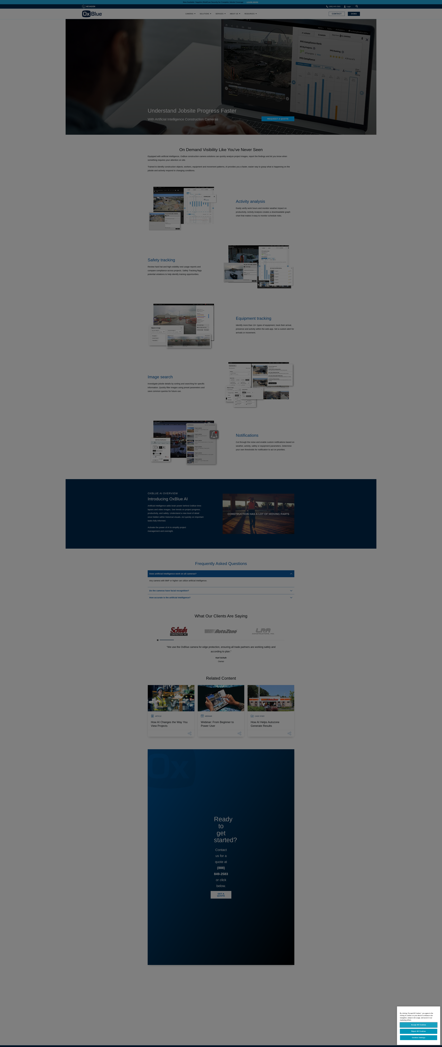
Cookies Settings (418, 1037)
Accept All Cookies (418, 1025)
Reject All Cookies (418, 1031)
